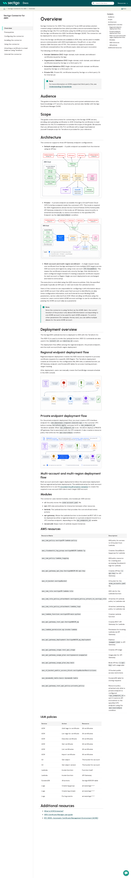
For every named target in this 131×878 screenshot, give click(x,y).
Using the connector (11, 44)
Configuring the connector (14, 36)
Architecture (112, 22)
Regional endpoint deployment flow (115, 28)
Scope (110, 19)
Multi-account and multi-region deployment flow (118, 36)
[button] (126, 873)
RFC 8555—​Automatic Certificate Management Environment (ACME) (71, 818)
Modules (112, 40)
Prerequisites (9, 32)
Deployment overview (115, 24)
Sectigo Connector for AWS (17, 9)
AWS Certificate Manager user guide (58, 814)
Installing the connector (13, 40)
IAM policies (113, 45)
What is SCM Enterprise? (53, 811)
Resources (122, 3)
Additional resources (115, 48)
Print (124, 9)
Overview (32, 9)
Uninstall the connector (12, 54)
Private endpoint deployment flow (115, 32)
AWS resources (114, 42)
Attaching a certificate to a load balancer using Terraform (16, 49)
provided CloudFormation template (74, 487)
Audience (111, 17)
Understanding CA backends (60, 87)
